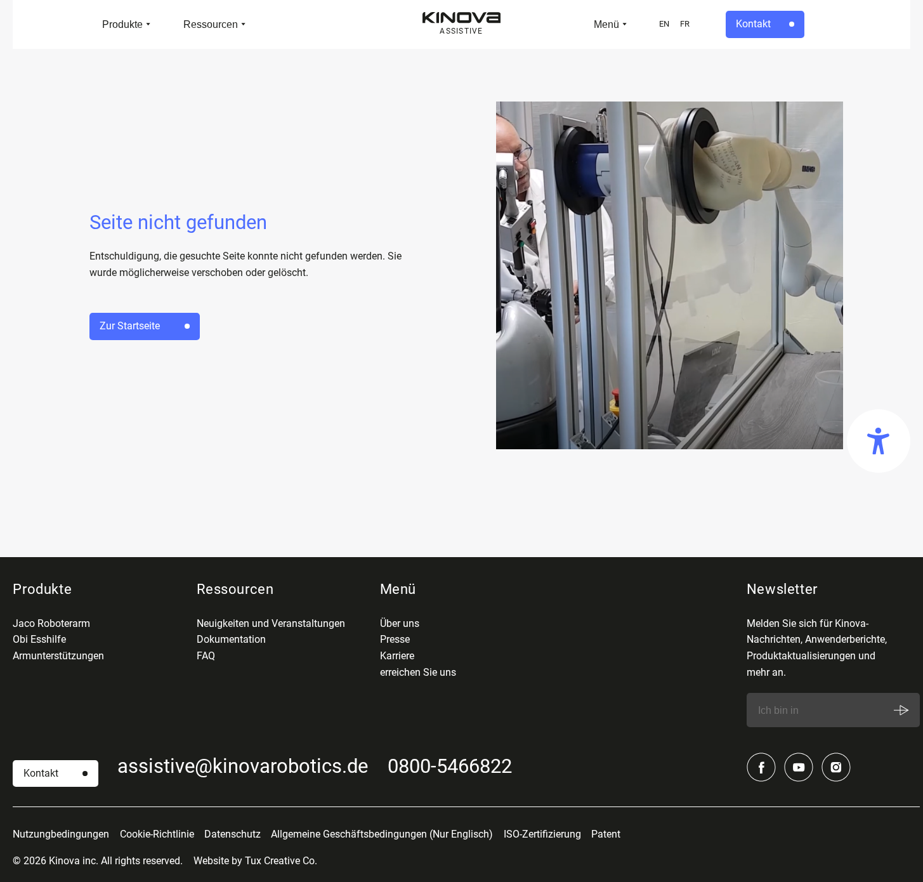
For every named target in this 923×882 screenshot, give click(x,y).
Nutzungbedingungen (61, 834)
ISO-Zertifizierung (542, 834)
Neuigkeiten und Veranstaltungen (271, 623)
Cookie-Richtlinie (157, 834)
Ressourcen (210, 24)
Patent (605, 834)
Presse (395, 639)
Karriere (397, 656)
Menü (606, 24)
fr (685, 24)
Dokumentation (231, 639)
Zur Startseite (130, 326)
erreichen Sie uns (418, 672)
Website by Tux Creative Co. (255, 861)
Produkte (122, 24)
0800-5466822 (450, 766)
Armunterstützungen (58, 656)
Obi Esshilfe (39, 639)
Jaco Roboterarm (51, 623)
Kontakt (753, 24)
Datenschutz (232, 834)
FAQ (206, 656)
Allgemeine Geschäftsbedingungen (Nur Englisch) (382, 834)
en (664, 24)
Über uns (399, 623)
